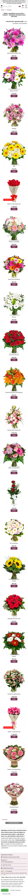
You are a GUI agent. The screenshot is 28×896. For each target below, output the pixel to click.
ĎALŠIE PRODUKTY (14, 823)
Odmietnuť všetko (6, 894)
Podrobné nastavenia (15, 890)
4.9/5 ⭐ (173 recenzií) (6, 871)
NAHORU (4, 819)
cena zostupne (23, 23)
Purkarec (9, 10)
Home (2, 10)
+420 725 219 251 (6, 865)
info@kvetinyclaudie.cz (7, 868)
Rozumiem (4, 890)
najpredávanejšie (19, 21)
